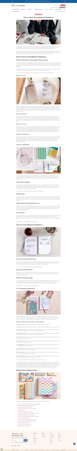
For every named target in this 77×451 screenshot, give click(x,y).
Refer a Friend (52, 440)
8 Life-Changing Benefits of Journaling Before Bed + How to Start (28, 416)
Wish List (51, 438)
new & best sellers (15, 9)
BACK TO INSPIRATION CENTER (60, 11)
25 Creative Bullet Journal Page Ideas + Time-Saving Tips (27, 421)
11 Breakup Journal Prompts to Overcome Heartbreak (26, 414)
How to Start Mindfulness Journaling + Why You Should (34, 191)
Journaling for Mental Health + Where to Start (25, 407)
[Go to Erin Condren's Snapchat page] (20, 445)
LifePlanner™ (24, 129)
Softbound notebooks (19, 136)
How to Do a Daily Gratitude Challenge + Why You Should (27, 419)
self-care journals (43, 65)
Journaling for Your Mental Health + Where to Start (33, 266)
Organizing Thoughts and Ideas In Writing (24, 425)
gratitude (46, 317)
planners (23, 9)
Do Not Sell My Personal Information (55, 450)
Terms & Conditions (21, 442)
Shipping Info (59, 435)
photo (46, 9)
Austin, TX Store (44, 435)
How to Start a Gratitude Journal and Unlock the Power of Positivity (28, 413)
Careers (34, 443)
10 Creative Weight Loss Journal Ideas (23, 422)
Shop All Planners (52, 435)
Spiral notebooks (19, 116)
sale (64, 9)
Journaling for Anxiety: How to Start (23, 418)
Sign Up (25, 440)
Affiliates (34, 440)
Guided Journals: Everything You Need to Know (25, 411)
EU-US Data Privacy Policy (42, 450)
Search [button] (56, 5)
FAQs (59, 438)
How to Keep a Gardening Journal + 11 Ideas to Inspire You (28, 221)
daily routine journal (25, 209)
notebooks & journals (38, 9)
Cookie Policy (36, 450)
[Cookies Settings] (2, 449)
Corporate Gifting (35, 438)
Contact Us (59, 440)
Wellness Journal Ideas (21, 410)
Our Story (34, 435)
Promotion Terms (48, 450)
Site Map (51, 443)
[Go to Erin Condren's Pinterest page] (18, 445)
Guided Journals (24, 359)
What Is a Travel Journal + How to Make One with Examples (28, 285)
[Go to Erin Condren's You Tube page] (15, 445)
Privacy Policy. (25, 442)
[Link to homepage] (18, 5)
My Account (57, 7)
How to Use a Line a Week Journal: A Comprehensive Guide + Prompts (29, 403)
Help (52, 7)
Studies (17, 51)
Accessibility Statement (62, 450)
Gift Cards (51, 441)
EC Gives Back (35, 441)
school (51, 9)
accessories (29, 9)
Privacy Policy (31, 450)
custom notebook (40, 367)
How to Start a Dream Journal (39, 330)
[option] (38, 1)
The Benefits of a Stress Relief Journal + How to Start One (27, 408)
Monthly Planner (30, 129)
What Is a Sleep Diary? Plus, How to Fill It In (25, 424)
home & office (58, 9)
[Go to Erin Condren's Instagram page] (13, 445)
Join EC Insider (62, 7)
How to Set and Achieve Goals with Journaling (29, 72)
